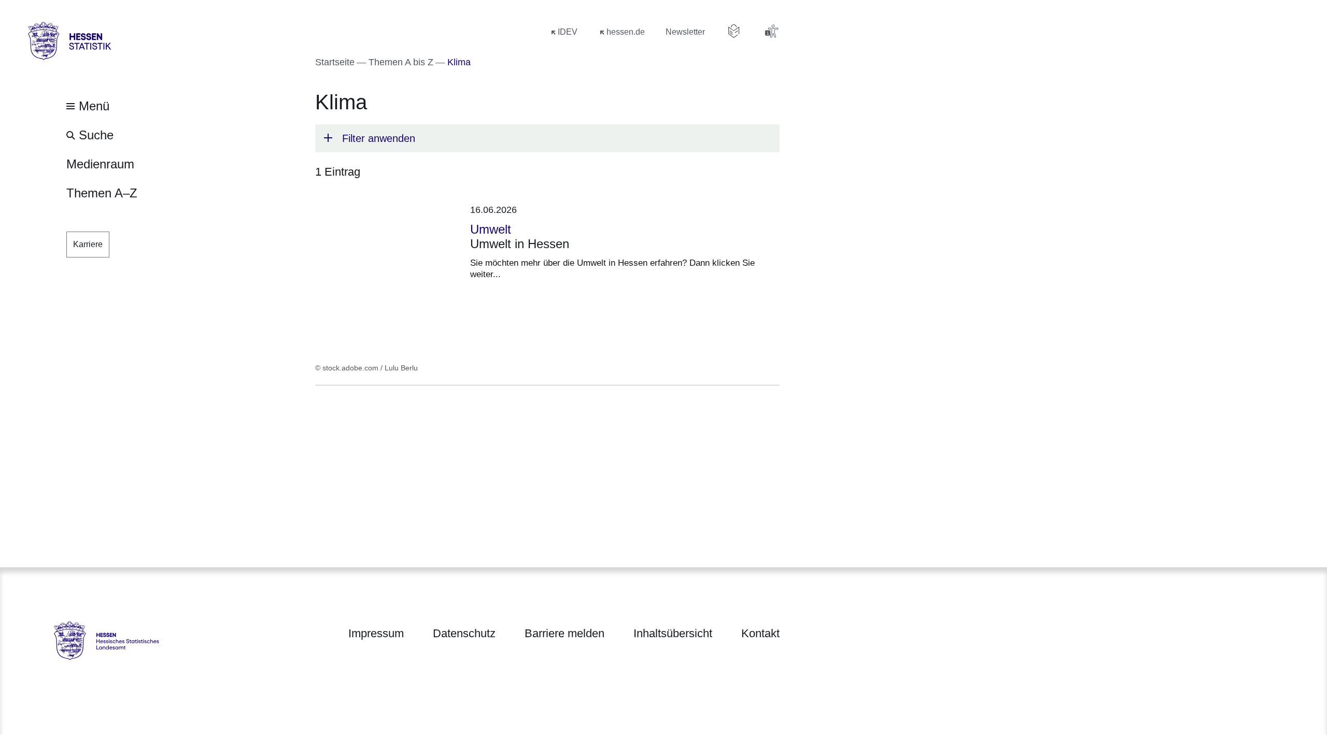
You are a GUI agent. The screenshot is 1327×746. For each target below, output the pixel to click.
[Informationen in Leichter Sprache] (734, 31)
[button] (547, 138)
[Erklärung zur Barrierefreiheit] (771, 31)
